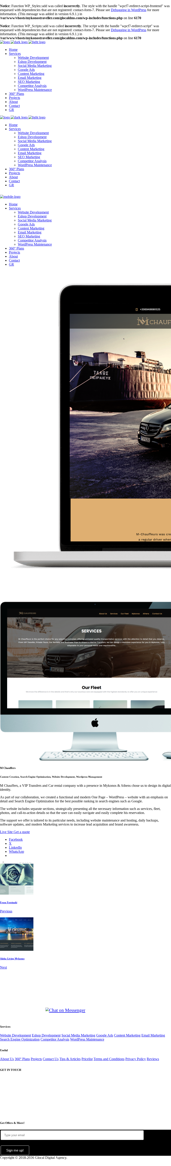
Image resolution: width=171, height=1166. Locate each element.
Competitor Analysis (55, 1039)
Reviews (153, 1059)
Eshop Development (46, 1035)
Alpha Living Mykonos (12, 958)
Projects (36, 1059)
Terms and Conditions (109, 1059)
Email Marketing (153, 1035)
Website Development (15, 1035)
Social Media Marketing (78, 1035)
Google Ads (104, 1035)
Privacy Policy (135, 1059)
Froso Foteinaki (8, 902)
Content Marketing (127, 1035)
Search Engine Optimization (20, 1039)
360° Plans (22, 1059)
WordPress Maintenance (87, 1039)
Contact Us (51, 1059)
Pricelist (87, 1059)
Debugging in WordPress (128, 10)
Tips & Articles (70, 1059)
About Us (7, 1059)
